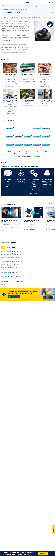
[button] (2, 2)
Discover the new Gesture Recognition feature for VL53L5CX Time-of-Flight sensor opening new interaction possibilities (11, 281)
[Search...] (3, 5)
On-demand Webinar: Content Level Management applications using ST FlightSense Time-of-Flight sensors (9, 272)
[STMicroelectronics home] (27, 2)
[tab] (3, 17)
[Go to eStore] (50, 2)
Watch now (42, 553)
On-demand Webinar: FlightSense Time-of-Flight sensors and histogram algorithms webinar (11, 253)
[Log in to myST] (53, 2)
